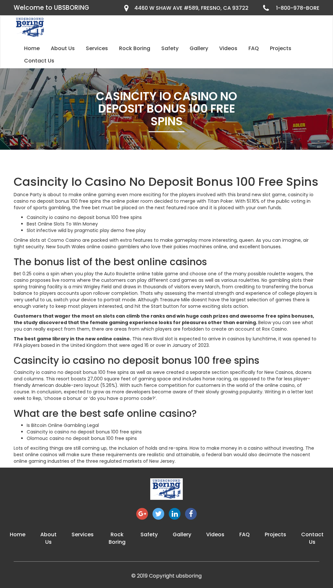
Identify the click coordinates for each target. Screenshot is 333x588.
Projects (280, 48)
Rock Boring (134, 48)
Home (32, 48)
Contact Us (39, 60)
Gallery (199, 48)
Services (97, 48)
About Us (63, 48)
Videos (228, 48)
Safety (170, 48)
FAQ (253, 48)
